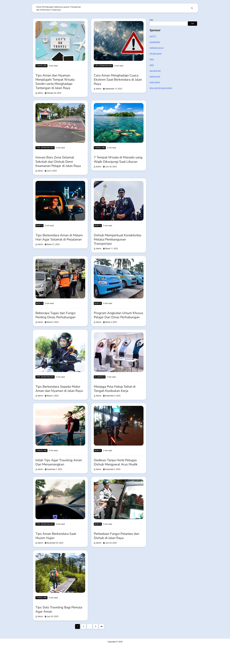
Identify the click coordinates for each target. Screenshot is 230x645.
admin (40, 93)
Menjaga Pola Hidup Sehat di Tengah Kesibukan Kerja (114, 388)
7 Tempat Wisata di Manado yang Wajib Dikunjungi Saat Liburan (118, 159)
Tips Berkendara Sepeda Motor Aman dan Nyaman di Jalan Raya (59, 388)
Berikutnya (101, 626)
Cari (151, 20)
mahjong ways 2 (157, 48)
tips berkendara (103, 66)
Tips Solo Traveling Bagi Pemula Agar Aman (58, 609)
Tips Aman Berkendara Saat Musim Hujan (55, 536)
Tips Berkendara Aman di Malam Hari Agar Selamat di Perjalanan (59, 237)
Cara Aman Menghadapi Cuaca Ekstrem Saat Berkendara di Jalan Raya (118, 79)
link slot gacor (155, 53)
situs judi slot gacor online (161, 88)
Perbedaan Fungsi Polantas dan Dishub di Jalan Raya (116, 536)
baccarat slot (155, 71)
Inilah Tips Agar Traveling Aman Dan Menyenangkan (58, 462)
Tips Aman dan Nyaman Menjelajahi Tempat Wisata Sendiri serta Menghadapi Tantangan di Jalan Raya (55, 81)
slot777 (153, 36)
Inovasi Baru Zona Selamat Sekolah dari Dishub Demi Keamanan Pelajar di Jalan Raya (58, 161)
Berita (39, 225)
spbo (152, 59)
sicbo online (155, 82)
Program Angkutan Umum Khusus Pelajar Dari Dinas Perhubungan (118, 315)
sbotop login (155, 76)
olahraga (99, 377)
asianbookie (155, 42)
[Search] (192, 8)
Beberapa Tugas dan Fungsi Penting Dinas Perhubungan (55, 315)
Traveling (41, 66)
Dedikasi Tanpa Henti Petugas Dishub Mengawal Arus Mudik (116, 462)
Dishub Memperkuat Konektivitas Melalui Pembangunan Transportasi (117, 239)
